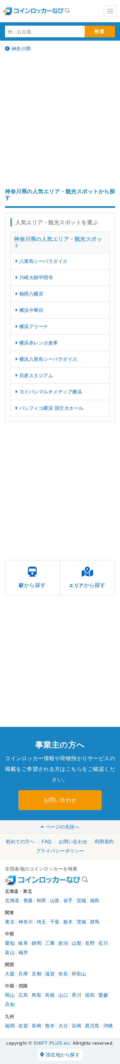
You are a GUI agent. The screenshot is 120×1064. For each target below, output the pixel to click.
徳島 (90, 995)
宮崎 (76, 1025)
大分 (63, 1025)
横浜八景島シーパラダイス (48, 359)
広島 (23, 995)
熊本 (50, 1025)
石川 (103, 943)
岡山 (10, 995)
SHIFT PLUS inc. (52, 1043)
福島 (95, 900)
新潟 (63, 943)
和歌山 (79, 973)
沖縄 (108, 1025)
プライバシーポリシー (60, 850)
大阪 (10, 973)
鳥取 (36, 995)
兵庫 (23, 973)
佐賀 (23, 1025)
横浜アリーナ (33, 326)
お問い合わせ (60, 800)
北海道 (12, 900)
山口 (63, 995)
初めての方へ (20, 841)
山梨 (76, 943)
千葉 (55, 921)
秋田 (41, 900)
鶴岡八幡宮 (31, 293)
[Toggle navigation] (110, 11)
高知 (10, 1004)
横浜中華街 (31, 310)
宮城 (81, 900)
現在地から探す (63, 1054)
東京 (10, 921)
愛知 (10, 943)
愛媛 (103, 995)
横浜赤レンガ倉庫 (38, 342)
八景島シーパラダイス (43, 261)
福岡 (10, 1025)
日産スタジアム (36, 375)
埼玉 (41, 921)
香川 (76, 995)
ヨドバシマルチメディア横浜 (50, 391)
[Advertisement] (60, 120)
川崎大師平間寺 (36, 277)
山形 (55, 900)
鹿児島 (92, 1025)
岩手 (68, 900)
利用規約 (104, 841)
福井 (23, 952)
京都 (36, 973)
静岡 (36, 943)
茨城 (81, 921)
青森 (28, 900)
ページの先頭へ (62, 826)
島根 (50, 995)
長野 (90, 943)
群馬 (95, 921)
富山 (10, 952)
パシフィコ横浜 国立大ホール (51, 408)
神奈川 (25, 921)
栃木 (68, 921)
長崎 (36, 1025)
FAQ (47, 841)
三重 (50, 943)
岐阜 (23, 943)
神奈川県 (21, 48)
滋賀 (50, 973)
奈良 (63, 973)
